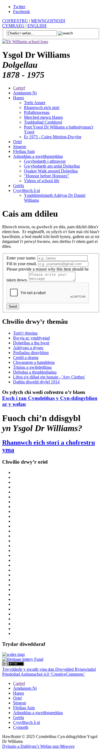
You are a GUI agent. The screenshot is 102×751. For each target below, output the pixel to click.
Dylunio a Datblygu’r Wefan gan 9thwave (38, 746)
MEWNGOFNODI (48, 20)
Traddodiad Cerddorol (43, 122)
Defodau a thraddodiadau (35, 372)
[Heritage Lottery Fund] (22, 659)
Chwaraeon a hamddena (34, 362)
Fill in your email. (22, 263)
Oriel (17, 141)
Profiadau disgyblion (31, 352)
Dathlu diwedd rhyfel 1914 (36, 382)
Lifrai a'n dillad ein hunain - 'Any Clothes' (49, 377)
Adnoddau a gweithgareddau (38, 156)
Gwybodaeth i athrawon (45, 161)
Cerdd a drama (25, 357)
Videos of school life (41, 180)
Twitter (19, 6)
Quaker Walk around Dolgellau (51, 171)
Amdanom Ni (25, 93)
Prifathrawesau (37, 112)
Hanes (18, 97)
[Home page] (25, 41)
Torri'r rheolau (25, 333)
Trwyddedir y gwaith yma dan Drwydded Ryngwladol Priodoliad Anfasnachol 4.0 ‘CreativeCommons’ (49, 671)
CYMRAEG (13, 25)
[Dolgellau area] (13, 654)
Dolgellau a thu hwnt (31, 343)
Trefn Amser (34, 102)
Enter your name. (22, 258)
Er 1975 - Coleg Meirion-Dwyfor (52, 136)
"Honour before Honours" (46, 176)
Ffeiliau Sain (24, 151)
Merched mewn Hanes (43, 117)
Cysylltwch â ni (26, 190)
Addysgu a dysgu (28, 347)
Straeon (19, 146)
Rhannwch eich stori (41, 107)
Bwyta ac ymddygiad (31, 338)
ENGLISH (37, 25)
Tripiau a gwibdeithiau (32, 367)
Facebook (21, 11)
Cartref (19, 88)
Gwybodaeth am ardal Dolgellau (52, 166)
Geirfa (18, 185)
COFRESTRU (15, 20)
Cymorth (20, 727)
